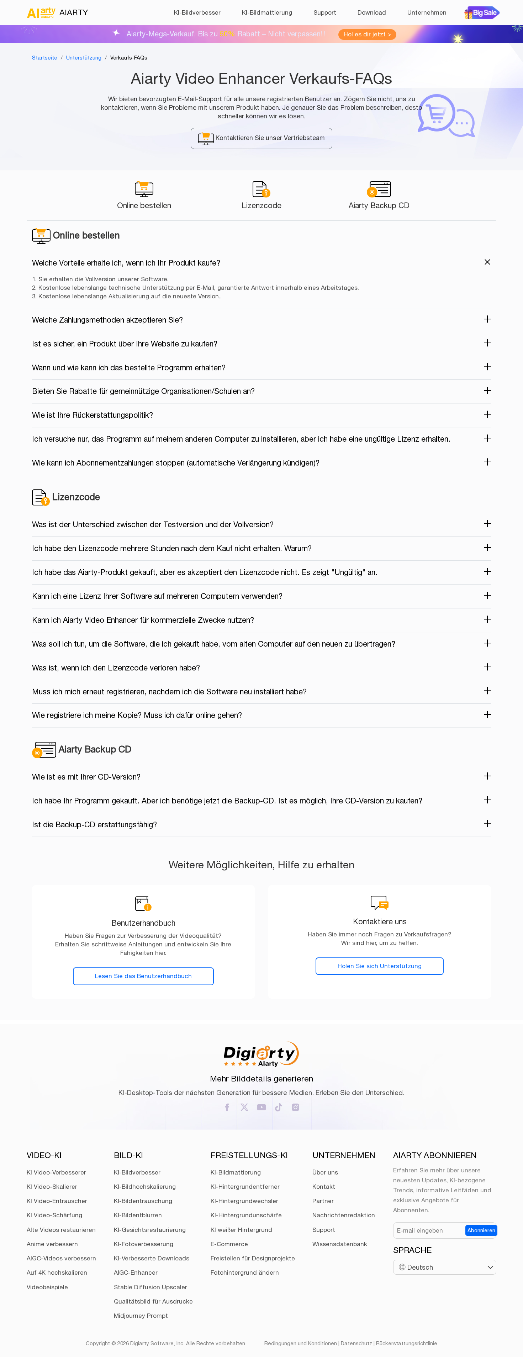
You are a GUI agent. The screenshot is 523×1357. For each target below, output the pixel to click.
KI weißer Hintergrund (241, 1229)
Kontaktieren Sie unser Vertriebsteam (269, 138)
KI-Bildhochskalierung (145, 1186)
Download (372, 12)
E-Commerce (229, 1244)
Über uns (325, 1172)
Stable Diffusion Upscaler (150, 1287)
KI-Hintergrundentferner (245, 1186)
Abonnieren (481, 1230)
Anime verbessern (52, 1244)
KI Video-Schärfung (54, 1215)
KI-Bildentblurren (138, 1215)
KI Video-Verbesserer (56, 1172)
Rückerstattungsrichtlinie (406, 1343)
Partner (323, 1200)
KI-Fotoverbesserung (143, 1244)
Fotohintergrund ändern (245, 1272)
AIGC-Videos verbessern (61, 1258)
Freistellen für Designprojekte (253, 1258)
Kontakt (323, 1186)
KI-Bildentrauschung (143, 1200)
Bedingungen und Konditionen (300, 1343)
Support (324, 12)
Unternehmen (427, 12)
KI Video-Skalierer (52, 1186)
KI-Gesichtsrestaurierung (150, 1229)
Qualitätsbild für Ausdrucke (153, 1301)
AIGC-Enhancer (136, 1272)
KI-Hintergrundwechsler (244, 1200)
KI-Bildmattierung (267, 12)
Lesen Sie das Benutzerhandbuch (143, 976)
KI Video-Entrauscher (57, 1200)
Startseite (44, 58)
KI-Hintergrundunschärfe (246, 1215)
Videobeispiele (47, 1287)
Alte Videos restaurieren (61, 1229)
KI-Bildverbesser (197, 12)
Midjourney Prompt (141, 1315)
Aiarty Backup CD (379, 205)
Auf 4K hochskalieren (57, 1272)
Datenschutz (356, 1343)
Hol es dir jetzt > (367, 34)
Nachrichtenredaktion (343, 1215)
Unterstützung (83, 58)
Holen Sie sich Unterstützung (380, 966)
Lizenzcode (261, 205)
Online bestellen (144, 205)
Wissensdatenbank (339, 1244)
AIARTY (73, 12)
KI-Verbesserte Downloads (151, 1258)
